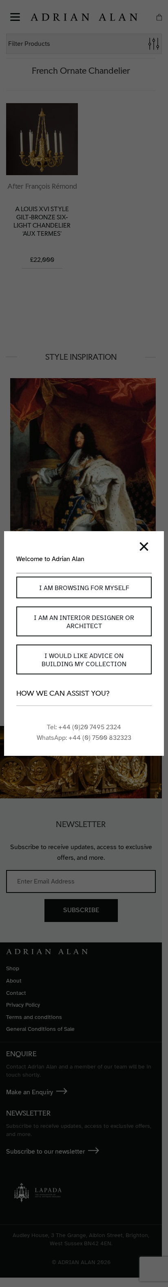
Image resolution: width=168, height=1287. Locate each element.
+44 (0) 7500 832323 (100, 738)
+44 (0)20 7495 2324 (89, 727)
